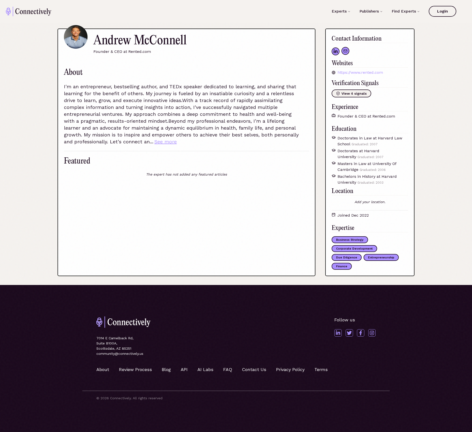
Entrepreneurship (381, 257)
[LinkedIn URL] (335, 51)
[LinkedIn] (338, 333)
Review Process (135, 369)
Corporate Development (354, 248)
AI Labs (205, 369)
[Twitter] (349, 333)
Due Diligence (346, 257)
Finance (341, 266)
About (102, 369)
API (184, 369)
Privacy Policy (290, 369)
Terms (321, 369)
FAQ (227, 369)
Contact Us (254, 369)
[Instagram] (372, 333)
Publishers (369, 11)
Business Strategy (350, 239)
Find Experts (404, 11)
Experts (339, 11)
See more (165, 142)
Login (442, 11)
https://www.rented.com (360, 72)
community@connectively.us (119, 354)
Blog (166, 369)
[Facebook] (360, 333)
